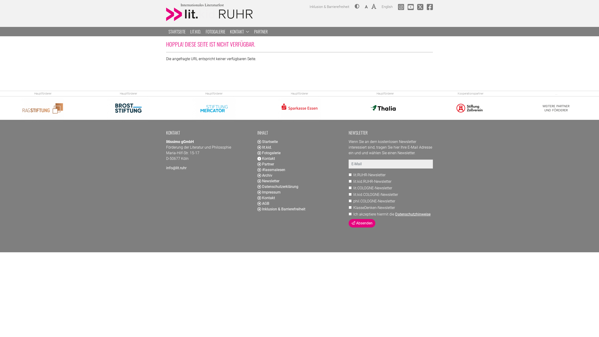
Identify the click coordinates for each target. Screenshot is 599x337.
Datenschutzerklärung (280, 186)
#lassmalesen (273, 170)
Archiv (267, 175)
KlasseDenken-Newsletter (374, 207)
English (387, 6)
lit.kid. (195, 32)
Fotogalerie (215, 32)
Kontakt (268, 198)
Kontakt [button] (237, 32)
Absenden (364, 223)
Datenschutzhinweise (413, 214)
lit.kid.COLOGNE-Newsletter (375, 194)
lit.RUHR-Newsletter (369, 175)
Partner (261, 32)
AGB (265, 203)
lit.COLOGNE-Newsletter (372, 188)
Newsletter (270, 181)
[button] (357, 7)
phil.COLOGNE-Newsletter (374, 201)
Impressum (271, 192)
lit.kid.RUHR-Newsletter (372, 181)
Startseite (177, 32)
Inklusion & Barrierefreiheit (283, 209)
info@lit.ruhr (176, 168)
